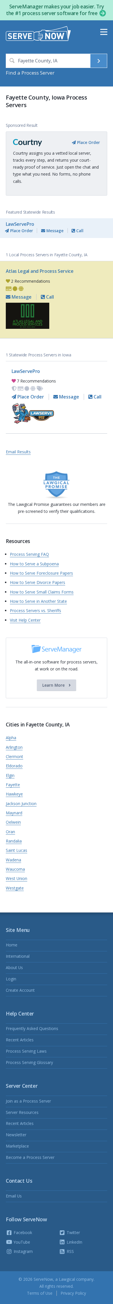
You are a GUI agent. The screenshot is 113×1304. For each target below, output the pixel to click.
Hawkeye (14, 794)
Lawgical (67, 1279)
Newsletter (16, 1134)
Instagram (22, 1251)
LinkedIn (73, 1242)
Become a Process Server (30, 1157)
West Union (16, 878)
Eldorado (14, 766)
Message (54, 230)
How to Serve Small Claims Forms (42, 592)
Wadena (13, 860)
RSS (69, 1251)
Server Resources (22, 1112)
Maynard (14, 813)
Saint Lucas (16, 850)
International (18, 956)
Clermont (14, 756)
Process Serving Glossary (29, 1062)
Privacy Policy (73, 1293)
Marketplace (17, 1146)
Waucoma (15, 869)
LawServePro (20, 224)
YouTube (21, 1242)
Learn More (54, 685)
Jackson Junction (21, 803)
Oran (10, 831)
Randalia (14, 841)
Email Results (18, 451)
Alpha (11, 737)
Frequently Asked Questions (32, 1028)
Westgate (15, 888)
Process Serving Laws (26, 1051)
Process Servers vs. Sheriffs (35, 610)
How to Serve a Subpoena (34, 564)
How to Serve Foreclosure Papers (41, 573)
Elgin (10, 775)
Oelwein (13, 822)
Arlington (14, 747)
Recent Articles (20, 1040)
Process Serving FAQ (29, 554)
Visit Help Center (25, 620)
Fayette (13, 784)
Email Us (14, 1196)
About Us (14, 967)
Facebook (22, 1232)
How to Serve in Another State (38, 601)
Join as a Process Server (28, 1101)
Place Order (88, 142)
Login (11, 979)
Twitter (72, 1232)
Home (11, 945)
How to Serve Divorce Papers (37, 582)
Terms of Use (39, 1293)
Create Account (20, 990)
